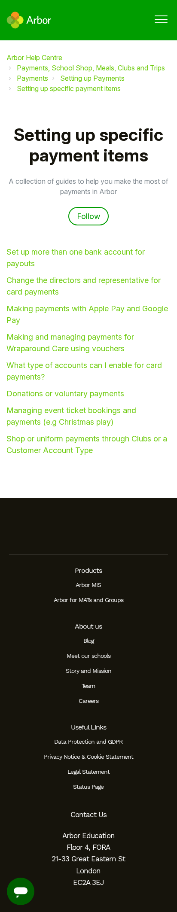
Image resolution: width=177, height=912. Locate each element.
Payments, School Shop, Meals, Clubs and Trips (91, 68)
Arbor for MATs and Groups (88, 599)
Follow (88, 216)
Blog (88, 640)
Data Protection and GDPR (88, 741)
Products (88, 570)
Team (88, 685)
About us (88, 626)
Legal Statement (88, 771)
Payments (32, 78)
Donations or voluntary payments (65, 393)
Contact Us (88, 814)
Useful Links (88, 727)
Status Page (88, 786)
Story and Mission (88, 670)
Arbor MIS (88, 584)
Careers (88, 700)
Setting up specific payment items (69, 88)
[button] (161, 19)
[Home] (29, 20)
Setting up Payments (92, 78)
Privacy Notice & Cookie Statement (88, 756)
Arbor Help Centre (34, 57)
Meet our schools (88, 655)
